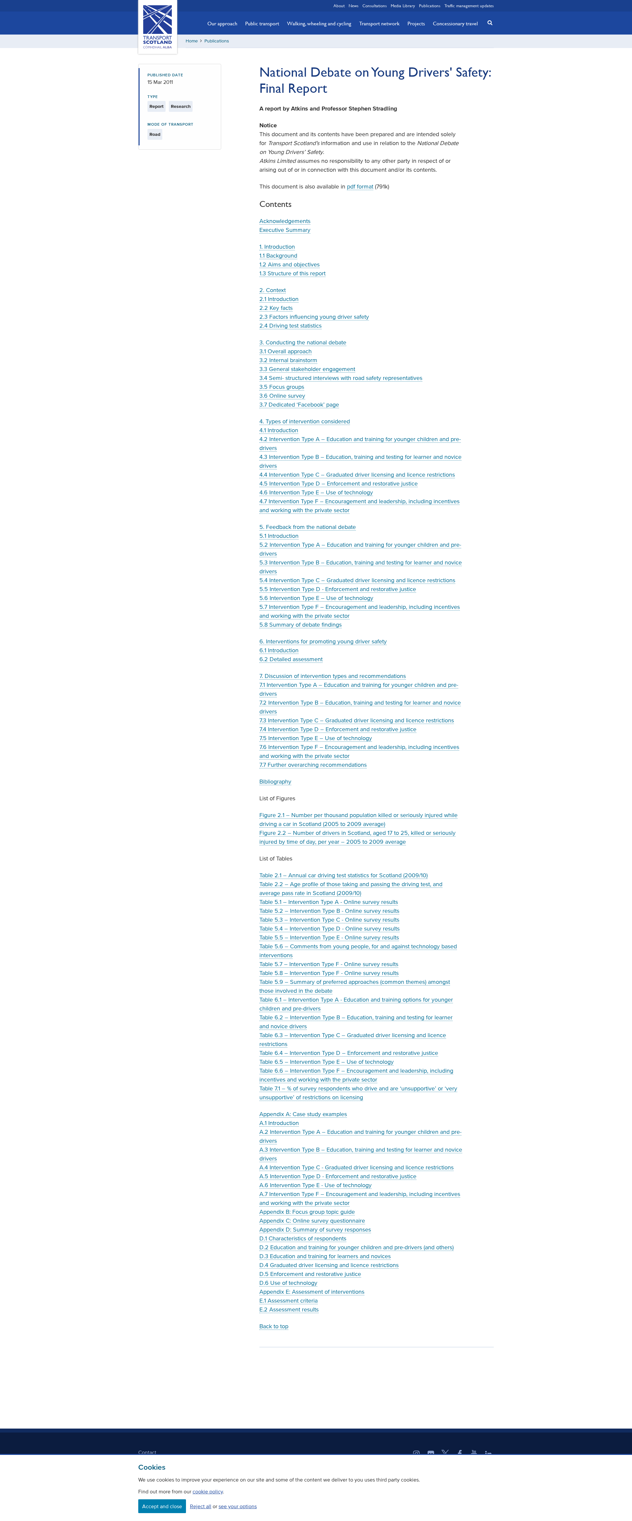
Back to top (273, 1326)
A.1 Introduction (279, 1123)
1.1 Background (278, 255)
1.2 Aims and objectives (289, 264)
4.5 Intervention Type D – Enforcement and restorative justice (338, 483)
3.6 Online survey (282, 395)
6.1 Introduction (279, 650)
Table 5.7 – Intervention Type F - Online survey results (328, 964)
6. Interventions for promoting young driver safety (323, 641)
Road (154, 134)
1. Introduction (277, 246)
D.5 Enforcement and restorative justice (310, 1274)
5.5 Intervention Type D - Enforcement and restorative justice (337, 589)
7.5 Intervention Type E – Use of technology (315, 738)
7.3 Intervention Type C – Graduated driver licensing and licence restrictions (356, 720)
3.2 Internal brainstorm (288, 360)
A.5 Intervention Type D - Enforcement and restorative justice (337, 1176)
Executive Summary (284, 230)
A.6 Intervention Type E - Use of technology (315, 1185)
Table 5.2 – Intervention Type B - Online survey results (329, 911)
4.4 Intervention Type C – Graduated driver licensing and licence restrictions (357, 474)
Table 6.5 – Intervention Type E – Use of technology (326, 1062)
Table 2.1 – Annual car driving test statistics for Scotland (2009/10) (343, 875)
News (353, 5)
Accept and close (162, 1506)
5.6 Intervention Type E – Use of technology (316, 598)
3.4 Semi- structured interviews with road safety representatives (340, 378)
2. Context (272, 290)
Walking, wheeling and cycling (319, 23)
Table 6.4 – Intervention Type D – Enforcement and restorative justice (348, 1053)
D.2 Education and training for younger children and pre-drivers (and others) (356, 1247)
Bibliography (275, 781)
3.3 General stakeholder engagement (307, 369)
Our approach (222, 23)
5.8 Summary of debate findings (300, 624)
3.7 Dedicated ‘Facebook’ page (299, 404)
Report (156, 106)
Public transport (262, 23)
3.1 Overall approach (285, 351)
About (339, 5)
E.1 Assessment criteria (288, 1300)
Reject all (200, 1506)
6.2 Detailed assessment (291, 659)
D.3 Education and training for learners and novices (325, 1256)
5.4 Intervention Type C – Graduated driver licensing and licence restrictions (357, 580)
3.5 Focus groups (281, 387)
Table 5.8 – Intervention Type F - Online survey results (329, 973)
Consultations (374, 5)
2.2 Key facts (276, 308)
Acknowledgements (284, 221)
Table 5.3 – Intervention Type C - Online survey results (329, 919)
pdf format (360, 186)
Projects (416, 23)
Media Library (403, 5)
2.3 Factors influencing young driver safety (314, 316)
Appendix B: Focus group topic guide (307, 1212)
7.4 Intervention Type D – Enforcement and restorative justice (337, 729)
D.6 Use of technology (288, 1283)
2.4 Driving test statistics (290, 325)
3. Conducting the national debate (302, 342)
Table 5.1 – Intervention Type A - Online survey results (328, 902)
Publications (429, 5)
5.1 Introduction (279, 536)
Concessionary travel (455, 23)
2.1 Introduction (279, 299)
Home (192, 40)
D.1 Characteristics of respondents (302, 1238)
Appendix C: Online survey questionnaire (312, 1220)
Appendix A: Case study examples (303, 1114)
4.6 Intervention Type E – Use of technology (316, 492)
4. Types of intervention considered (304, 421)
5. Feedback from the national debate (307, 527)
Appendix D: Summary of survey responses (315, 1229)
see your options (238, 1506)
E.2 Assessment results (289, 1309)
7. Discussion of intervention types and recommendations (332, 676)
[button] (488, 22)
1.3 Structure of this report (292, 273)
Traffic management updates (469, 5)
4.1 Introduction (278, 430)
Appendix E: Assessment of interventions (311, 1291)
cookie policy (208, 1491)
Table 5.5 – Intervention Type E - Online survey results (329, 937)
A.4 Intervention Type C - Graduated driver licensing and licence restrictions (356, 1167)
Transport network (379, 23)
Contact (147, 1452)
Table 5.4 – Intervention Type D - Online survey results (329, 928)
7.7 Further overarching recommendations (313, 764)
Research (181, 106)
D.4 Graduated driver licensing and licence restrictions (329, 1265)
